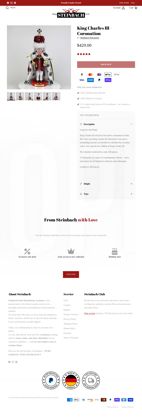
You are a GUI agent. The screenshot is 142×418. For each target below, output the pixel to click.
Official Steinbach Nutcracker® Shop (28, 398)
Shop (54, 14)
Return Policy (70, 328)
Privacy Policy (70, 319)
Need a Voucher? (71, 338)
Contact (67, 305)
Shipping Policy (71, 324)
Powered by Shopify (50, 398)
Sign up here (89, 313)
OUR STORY (124, 3)
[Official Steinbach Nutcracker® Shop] (71, 13)
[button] (84, 54)
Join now (71, 274)
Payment (67, 333)
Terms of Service (71, 314)
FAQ (132, 3)
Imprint (67, 310)
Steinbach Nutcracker (89, 38)
